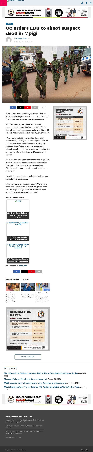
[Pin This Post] (27, 107)
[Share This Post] (20, 107)
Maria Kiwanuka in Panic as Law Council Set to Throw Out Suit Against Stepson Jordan (41, 373)
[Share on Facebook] (13, 107)
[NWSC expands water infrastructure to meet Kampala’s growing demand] (43, 290)
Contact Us (84, 450)
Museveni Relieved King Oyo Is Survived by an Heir (25, 379)
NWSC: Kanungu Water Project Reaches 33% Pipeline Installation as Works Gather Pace (41, 387)
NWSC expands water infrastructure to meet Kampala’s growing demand (42, 297)
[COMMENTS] (42, 107)
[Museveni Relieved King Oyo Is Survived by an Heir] (28, 290)
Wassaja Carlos (21, 38)
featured (23, 266)
